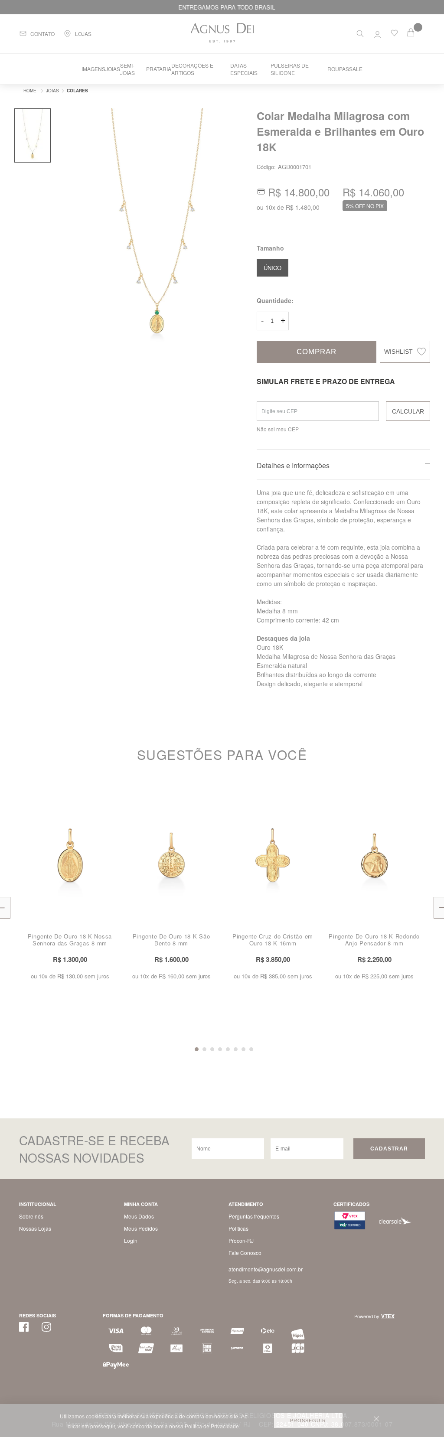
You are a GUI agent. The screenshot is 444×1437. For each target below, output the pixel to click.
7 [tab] (243, 1049)
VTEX (388, 1316)
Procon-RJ (241, 1240)
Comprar (316, 352)
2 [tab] (204, 1049)
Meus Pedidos (141, 1228)
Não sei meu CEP (278, 429)
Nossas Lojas (35, 1228)
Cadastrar (389, 1149)
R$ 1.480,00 (303, 207)
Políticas (238, 1228)
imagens (93, 68)
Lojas (83, 33)
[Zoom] (32, 135)
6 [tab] (236, 1049)
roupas (338, 68)
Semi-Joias (127, 69)
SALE (355, 68)
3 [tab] (212, 1049)
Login (130, 1240)
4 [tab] (220, 1049)
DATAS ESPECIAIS (244, 69)
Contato (42, 33)
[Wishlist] (394, 34)
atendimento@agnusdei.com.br (266, 1269)
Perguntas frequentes (254, 1216)
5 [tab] (228, 1049)
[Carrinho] (416, 32)
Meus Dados (139, 1216)
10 (270, 207)
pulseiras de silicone (290, 69)
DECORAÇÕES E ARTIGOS (192, 69)
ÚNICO (272, 268)
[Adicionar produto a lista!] (113, 795)
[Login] (377, 32)
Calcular (408, 411)
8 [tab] (251, 1049)
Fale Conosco (245, 1252)
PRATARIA (158, 68)
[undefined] (157, 229)
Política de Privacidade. (212, 1427)
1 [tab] (197, 1049)
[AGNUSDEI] (27, 91)
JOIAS (112, 68)
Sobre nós (31, 1216)
